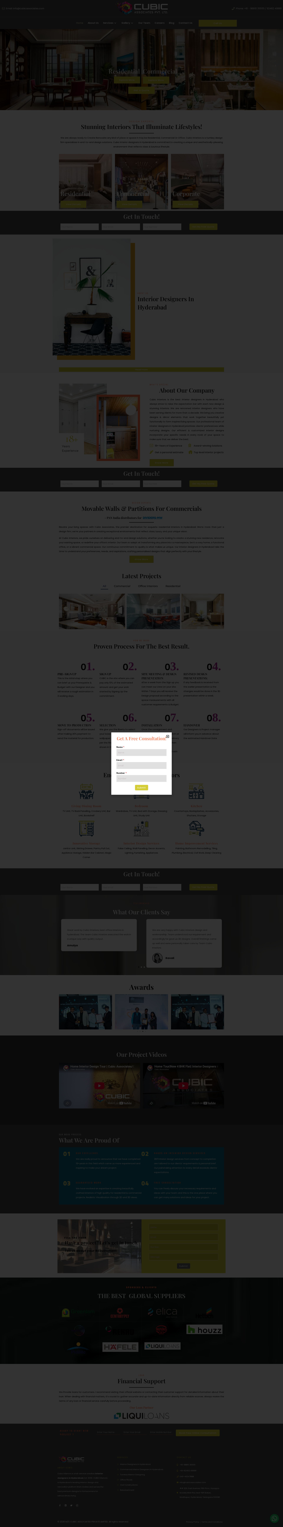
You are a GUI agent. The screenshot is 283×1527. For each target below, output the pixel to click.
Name (120, 747)
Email (120, 760)
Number (121, 773)
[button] (168, 736)
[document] (141, 763)
